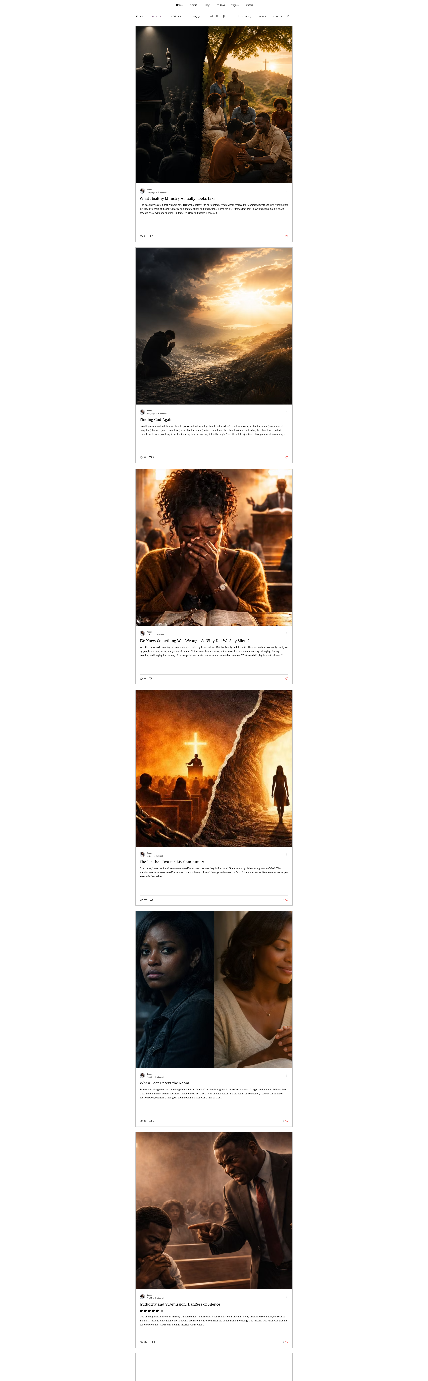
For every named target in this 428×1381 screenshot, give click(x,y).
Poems (262, 16)
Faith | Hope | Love (219, 16)
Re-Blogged (195, 16)
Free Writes (174, 16)
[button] (288, 16)
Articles (156, 16)
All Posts (140, 16)
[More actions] (288, 191)
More (276, 16)
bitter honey (244, 16)
